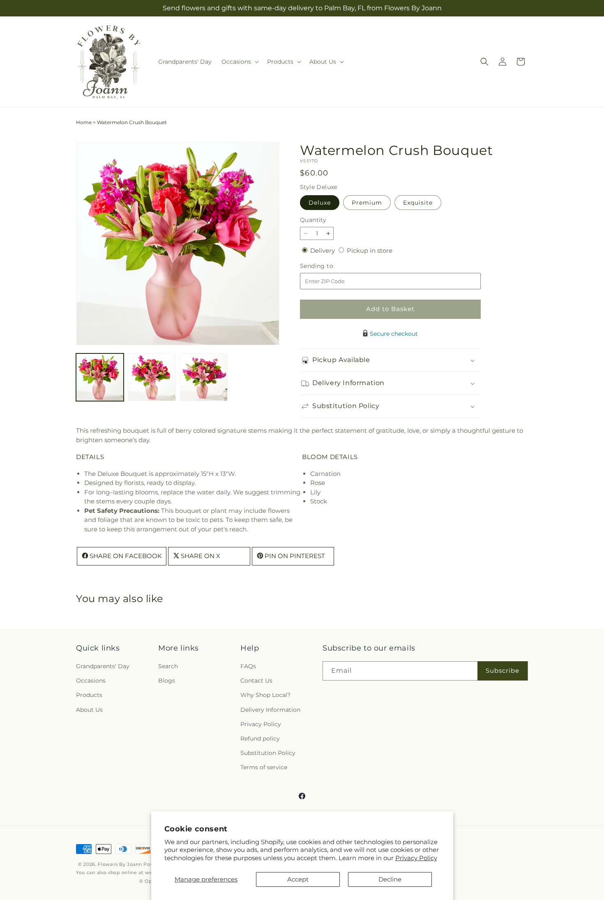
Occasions (91, 681)
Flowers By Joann (120, 864)
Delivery (323, 250)
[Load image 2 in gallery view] (151, 377)
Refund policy (260, 738)
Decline (389, 879)
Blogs (166, 681)
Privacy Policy (416, 858)
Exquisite (418, 202)
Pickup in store (369, 250)
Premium (367, 202)
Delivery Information (270, 709)
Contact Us (256, 681)
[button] (239, 61)
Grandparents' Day (102, 666)
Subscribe (502, 671)
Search (168, 666)
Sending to (329, 266)
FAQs (248, 666)
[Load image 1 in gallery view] (100, 377)
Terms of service (263, 767)
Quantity (313, 220)
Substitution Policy (267, 753)
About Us (89, 709)
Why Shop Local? (265, 695)
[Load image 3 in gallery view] (204, 377)
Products (89, 695)
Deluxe (320, 202)
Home (84, 122)
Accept (298, 879)
